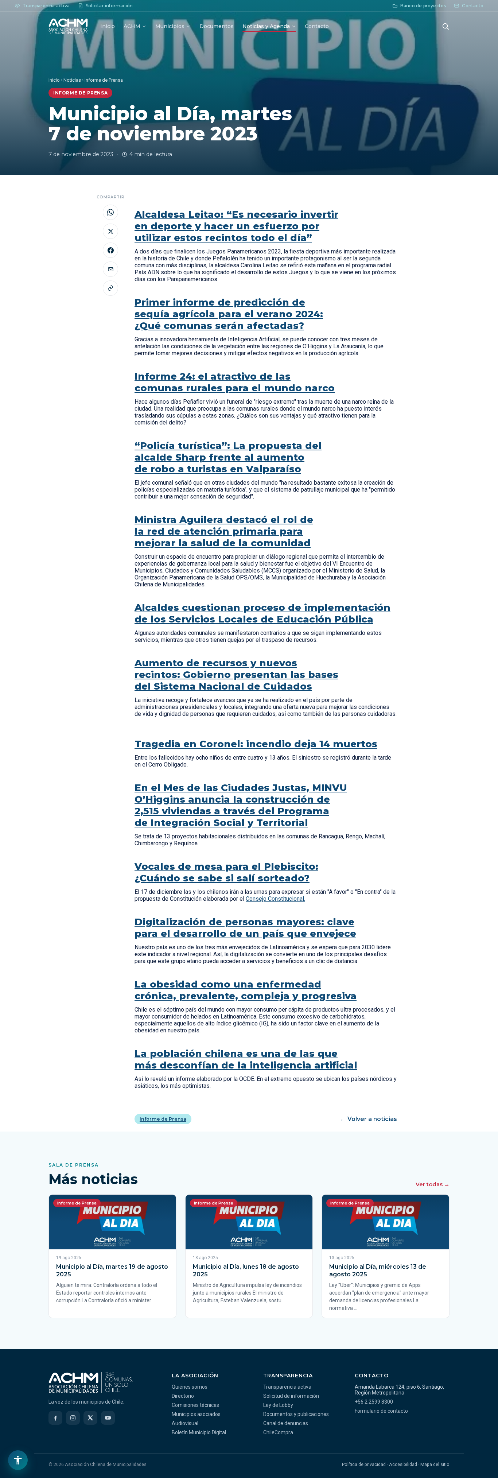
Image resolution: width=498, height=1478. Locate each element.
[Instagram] (73, 1418)
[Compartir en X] (110, 231)
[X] (90, 1418)
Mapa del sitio (435, 1464)
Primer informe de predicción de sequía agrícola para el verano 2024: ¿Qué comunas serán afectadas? (229, 313)
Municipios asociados (196, 1414)
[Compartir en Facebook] (110, 250)
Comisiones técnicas (195, 1405)
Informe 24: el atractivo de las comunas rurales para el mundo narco (235, 382)
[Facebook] (55, 1418)
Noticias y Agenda (266, 26)
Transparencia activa (287, 1387)
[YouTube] (108, 1418)
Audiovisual (185, 1423)
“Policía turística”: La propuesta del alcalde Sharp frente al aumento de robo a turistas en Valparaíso (228, 457)
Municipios (169, 26)
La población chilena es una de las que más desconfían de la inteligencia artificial (246, 1059)
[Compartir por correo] (110, 269)
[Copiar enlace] (110, 288)
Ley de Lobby (278, 1405)
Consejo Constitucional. (275, 898)
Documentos (216, 26)
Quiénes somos (189, 1387)
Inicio (107, 26)
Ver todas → (433, 1184)
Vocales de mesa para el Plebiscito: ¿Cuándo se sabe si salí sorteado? (226, 872)
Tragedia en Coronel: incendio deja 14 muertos (256, 744)
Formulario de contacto (381, 1411)
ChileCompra (278, 1432)
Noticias (72, 80)
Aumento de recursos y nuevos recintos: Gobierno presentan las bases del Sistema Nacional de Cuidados (236, 674)
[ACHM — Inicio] (68, 26)
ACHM (132, 26)
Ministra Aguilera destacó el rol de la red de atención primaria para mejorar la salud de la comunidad (224, 531)
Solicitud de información (291, 1396)
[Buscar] (445, 26)
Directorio (183, 1396)
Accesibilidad (403, 1464)
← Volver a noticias (368, 1119)
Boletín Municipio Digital (199, 1432)
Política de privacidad (364, 1464)
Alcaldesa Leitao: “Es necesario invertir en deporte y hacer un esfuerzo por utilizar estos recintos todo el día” (236, 226)
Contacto (317, 26)
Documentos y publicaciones (296, 1414)
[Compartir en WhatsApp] (110, 212)
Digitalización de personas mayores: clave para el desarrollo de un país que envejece (245, 927)
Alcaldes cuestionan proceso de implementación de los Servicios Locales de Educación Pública (262, 613)
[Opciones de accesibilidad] (18, 1460)
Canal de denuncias (285, 1423)
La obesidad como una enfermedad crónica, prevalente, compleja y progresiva (246, 990)
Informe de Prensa (163, 1119)
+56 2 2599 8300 (374, 1402)
